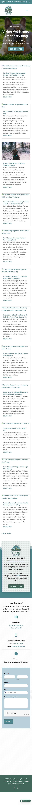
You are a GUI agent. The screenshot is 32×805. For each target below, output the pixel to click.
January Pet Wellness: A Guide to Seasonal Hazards (13, 164)
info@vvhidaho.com (18, 646)
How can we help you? (11, 697)
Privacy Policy (23, 781)
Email (6, 683)
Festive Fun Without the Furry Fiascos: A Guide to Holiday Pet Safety (15, 203)
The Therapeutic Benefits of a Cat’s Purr (14, 429)
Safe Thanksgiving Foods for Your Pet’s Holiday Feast (14, 239)
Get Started (16, 49)
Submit (8, 721)
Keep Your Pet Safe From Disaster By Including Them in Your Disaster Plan (15, 316)
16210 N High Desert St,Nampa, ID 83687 (16, 626)
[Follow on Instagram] (17, 788)
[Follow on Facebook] (14, 788)
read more (7, 97)
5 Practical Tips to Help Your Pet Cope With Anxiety (15, 468)
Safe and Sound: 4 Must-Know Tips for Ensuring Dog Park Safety (15, 504)
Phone (6, 690)
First (5, 679)
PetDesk (14, 781)
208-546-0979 (18, 644)
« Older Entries (6, 533)
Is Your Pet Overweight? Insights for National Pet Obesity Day (15, 277)
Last (18, 679)
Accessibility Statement (16, 784)
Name (6, 674)
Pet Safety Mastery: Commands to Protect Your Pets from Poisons (14, 74)
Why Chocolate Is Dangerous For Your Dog (15, 112)
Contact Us (16, 586)
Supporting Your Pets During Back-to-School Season (15, 354)
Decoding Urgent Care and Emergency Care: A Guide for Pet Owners (15, 393)
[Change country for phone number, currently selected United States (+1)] (6, 692)
